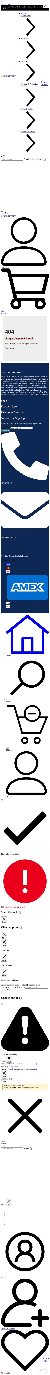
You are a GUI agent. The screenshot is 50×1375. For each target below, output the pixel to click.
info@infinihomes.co (8, 537)
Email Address (7, 1064)
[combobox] (12, 159)
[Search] (45, 159)
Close (4, 922)
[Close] (4, 156)
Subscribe (5, 430)
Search (26, 1149)
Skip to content (6, 4)
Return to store (9, 348)
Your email (5, 428)
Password (5, 1066)
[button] (46, 6)
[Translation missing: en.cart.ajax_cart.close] (2, 800)
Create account (31, 1069)
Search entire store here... (33, 159)
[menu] (2, 211)
